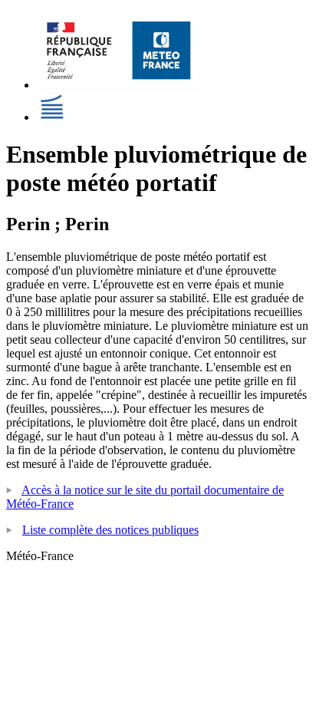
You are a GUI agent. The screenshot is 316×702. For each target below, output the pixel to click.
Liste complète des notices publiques (110, 529)
